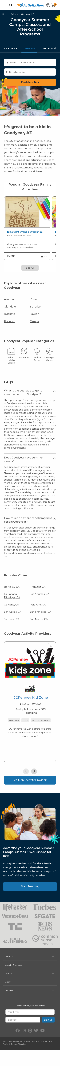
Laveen (34, 313)
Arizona (14, 14)
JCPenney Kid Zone (31, 697)
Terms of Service (18, 1044)
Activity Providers (13, 965)
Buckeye (10, 313)
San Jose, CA (11, 619)
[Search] (11, 5)
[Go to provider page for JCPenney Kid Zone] (30, 689)
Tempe (34, 321)
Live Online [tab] (10, 48)
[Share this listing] (51, 645)
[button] (26, 771)
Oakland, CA (11, 604)
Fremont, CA (37, 586)
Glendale (10, 306)
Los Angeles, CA (39, 593)
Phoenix (9, 321)
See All (30, 267)
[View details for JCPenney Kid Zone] (30, 661)
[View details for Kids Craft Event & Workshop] (27, 212)
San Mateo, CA (39, 619)
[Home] (30, 5)
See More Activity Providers (30, 780)
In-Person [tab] (29, 48)
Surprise (35, 306)
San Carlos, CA (12, 611)
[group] (27, 228)
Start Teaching (30, 886)
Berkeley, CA (12, 586)
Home (5, 14)
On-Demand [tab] (49, 48)
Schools (8, 973)
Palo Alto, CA (38, 604)
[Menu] (5, 5)
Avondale (10, 299)
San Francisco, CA (40, 611)
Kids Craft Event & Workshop (25, 232)
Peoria (34, 299)
